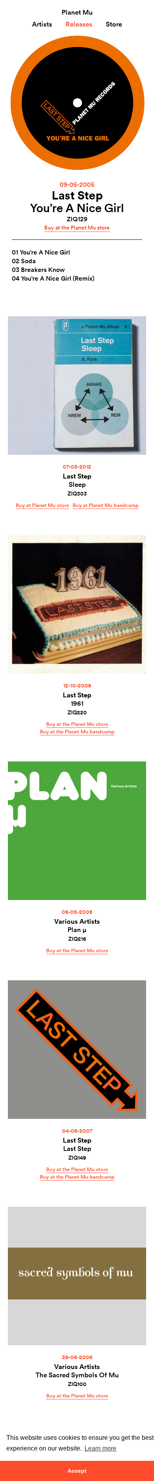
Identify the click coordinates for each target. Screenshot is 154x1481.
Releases (79, 23)
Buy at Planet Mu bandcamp (106, 505)
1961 (77, 703)
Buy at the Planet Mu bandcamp (77, 731)
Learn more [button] (100, 1448)
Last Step (77, 195)
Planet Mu (77, 12)
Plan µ (77, 929)
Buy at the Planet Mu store (77, 228)
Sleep (77, 484)
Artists (42, 23)
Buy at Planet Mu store (42, 505)
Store (114, 23)
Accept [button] (77, 1471)
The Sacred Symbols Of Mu (77, 1374)
